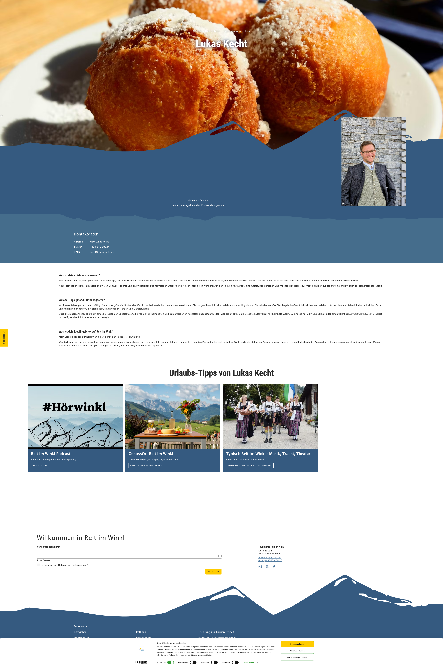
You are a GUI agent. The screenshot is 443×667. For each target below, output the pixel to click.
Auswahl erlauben (297, 651)
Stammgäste (81, 637)
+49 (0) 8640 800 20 (270, 560)
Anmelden (213, 571)
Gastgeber (80, 632)
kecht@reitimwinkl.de (102, 252)
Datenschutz (143, 637)
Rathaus (141, 632)
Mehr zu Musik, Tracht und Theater (270, 428)
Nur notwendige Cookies (297, 657)
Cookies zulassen (297, 644)
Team (247, 31)
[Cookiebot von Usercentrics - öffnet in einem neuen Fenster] (141, 662)
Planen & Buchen (212, 31)
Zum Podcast (75, 428)
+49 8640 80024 (99, 247)
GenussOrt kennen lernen (172, 428)
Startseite (197, 31)
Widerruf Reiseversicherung (216, 637)
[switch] (193, 662)
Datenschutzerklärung (70, 565)
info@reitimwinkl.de (269, 557)
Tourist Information (232, 31)
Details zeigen (248, 662)
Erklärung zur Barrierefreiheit (216, 632)
